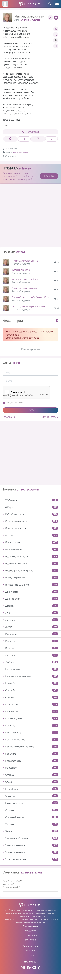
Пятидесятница (31, 760)
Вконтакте (30, 950)
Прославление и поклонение (31, 746)
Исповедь (31, 641)
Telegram (30, 955)
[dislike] (37, 139)
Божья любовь (31, 542)
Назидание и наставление (31, 676)
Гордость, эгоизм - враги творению (29, 306)
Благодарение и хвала (31, 521)
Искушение (31, 633)
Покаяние (31, 725)
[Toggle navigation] (57, 3)
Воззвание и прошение (31, 556)
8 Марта (31, 507)
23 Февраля (30, 500)
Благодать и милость (31, 528)
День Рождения (31, 598)
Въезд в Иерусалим (31, 577)
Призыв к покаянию (31, 739)
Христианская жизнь (31, 859)
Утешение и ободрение (31, 838)
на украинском (30, 935)
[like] (10, 139)
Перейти (49, 176)
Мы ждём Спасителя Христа (26, 278)
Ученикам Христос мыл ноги (26, 260)
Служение (31, 795)
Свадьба (31, 774)
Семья (31, 781)
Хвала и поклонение (31, 845)
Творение (31, 824)
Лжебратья (30, 655)
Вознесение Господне (30, 563)
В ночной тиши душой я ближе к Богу (30, 297)
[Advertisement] (30, 216)
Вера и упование (31, 549)
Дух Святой (31, 619)
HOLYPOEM (10, 168)
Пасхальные (31, 704)
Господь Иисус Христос (31, 584)
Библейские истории (31, 514)
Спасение (31, 810)
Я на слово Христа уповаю (25, 288)
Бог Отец (31, 535)
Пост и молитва (31, 732)
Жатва (31, 626)
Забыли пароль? (50, 416)
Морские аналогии (21, 269)
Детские (31, 605)
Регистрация (9, 416)
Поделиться (32, 131)
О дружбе (30, 690)
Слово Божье (31, 788)
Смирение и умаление (31, 802)
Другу (31, 612)
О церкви (31, 697)
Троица (31, 831)
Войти (30, 410)
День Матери (31, 591)
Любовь (31, 662)
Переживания (31, 711)
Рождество (31, 767)
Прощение (31, 753)
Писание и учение (31, 718)
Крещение (31, 648)
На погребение (31, 669)
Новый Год (31, 683)
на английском (30, 939)
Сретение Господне (30, 817)
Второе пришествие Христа (31, 570)
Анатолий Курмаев (30, 19)
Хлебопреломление (31, 852)
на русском (30, 930)
